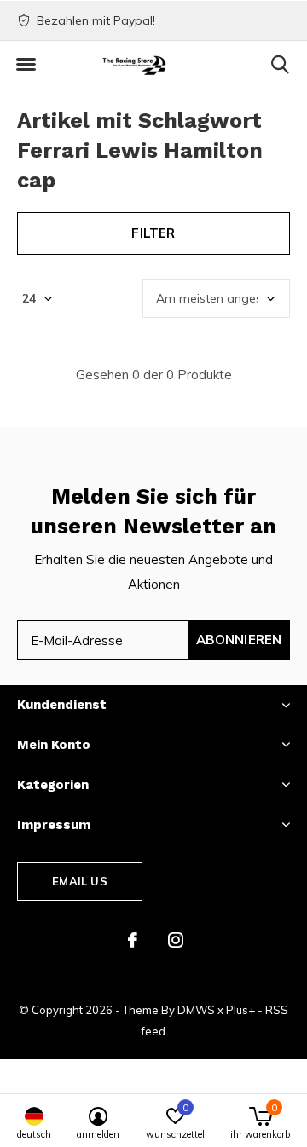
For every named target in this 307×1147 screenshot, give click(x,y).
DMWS (196, 1010)
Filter (153, 233)
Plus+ (240, 1010)
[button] (25, 64)
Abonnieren (239, 639)
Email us (79, 881)
